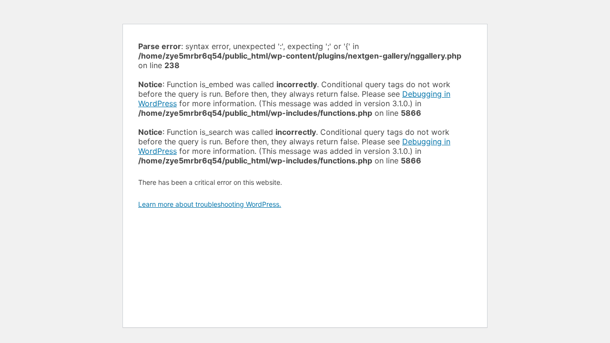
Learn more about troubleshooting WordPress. (209, 204)
